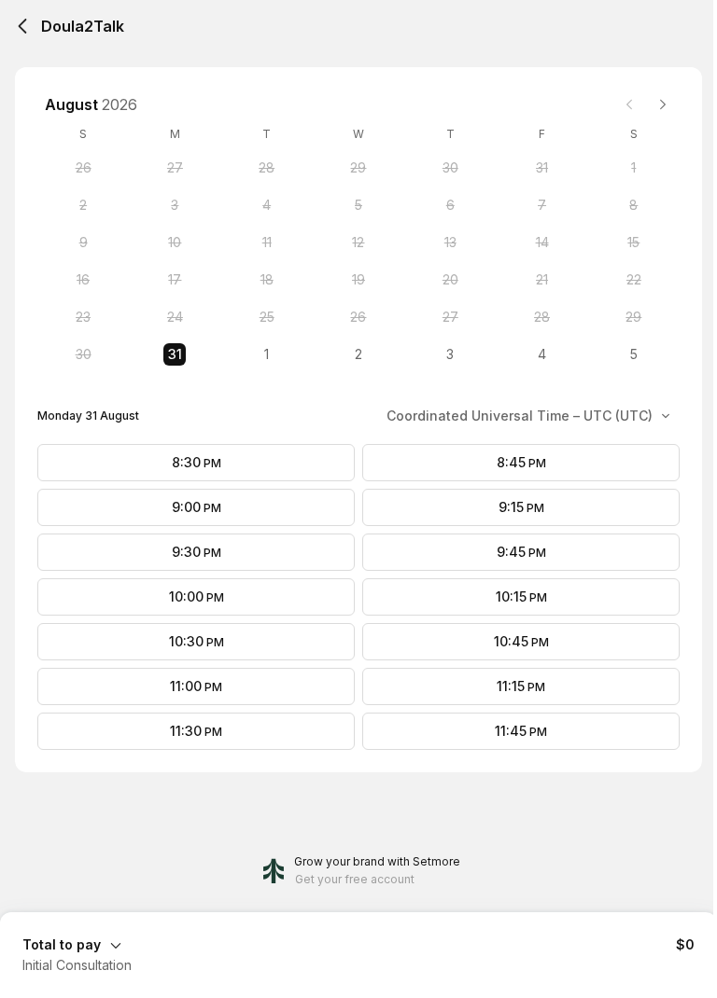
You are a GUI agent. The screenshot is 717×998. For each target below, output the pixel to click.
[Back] (22, 26)
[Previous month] (629, 104)
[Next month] (663, 104)
